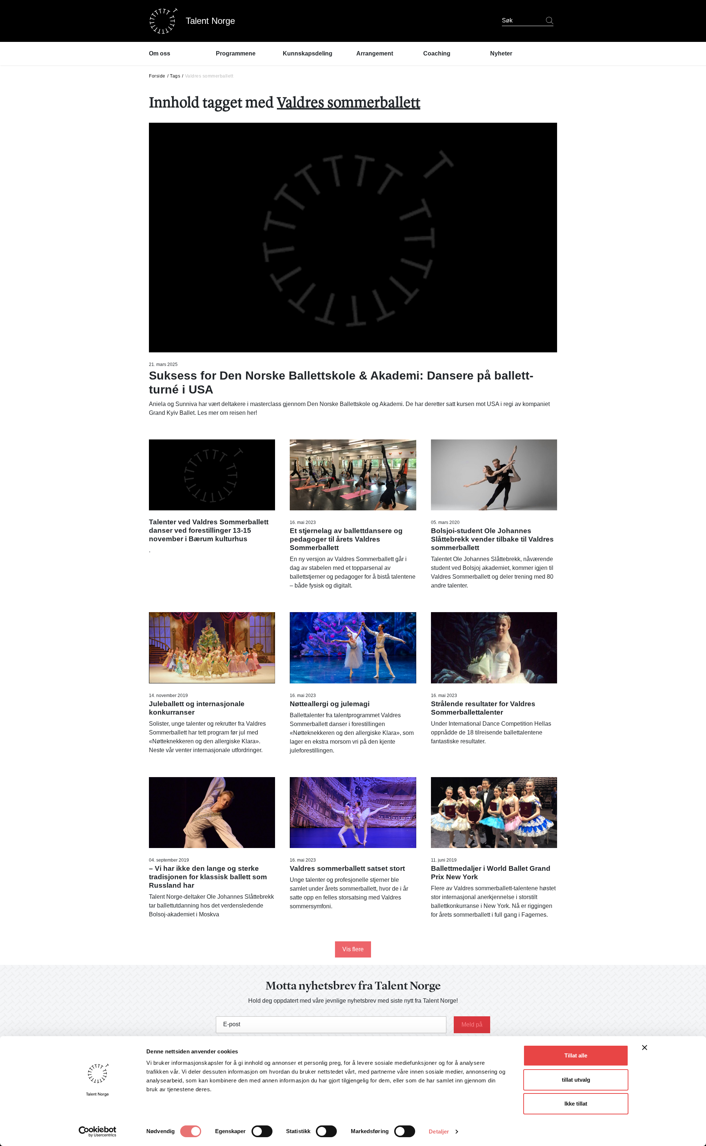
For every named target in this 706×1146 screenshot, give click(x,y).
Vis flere (353, 949)
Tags (175, 76)
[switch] (262, 1131)
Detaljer (439, 1131)
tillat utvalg (576, 1080)
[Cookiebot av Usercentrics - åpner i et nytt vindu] (97, 1131)
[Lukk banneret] (644, 1049)
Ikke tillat (575, 1103)
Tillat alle (575, 1055)
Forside (157, 76)
